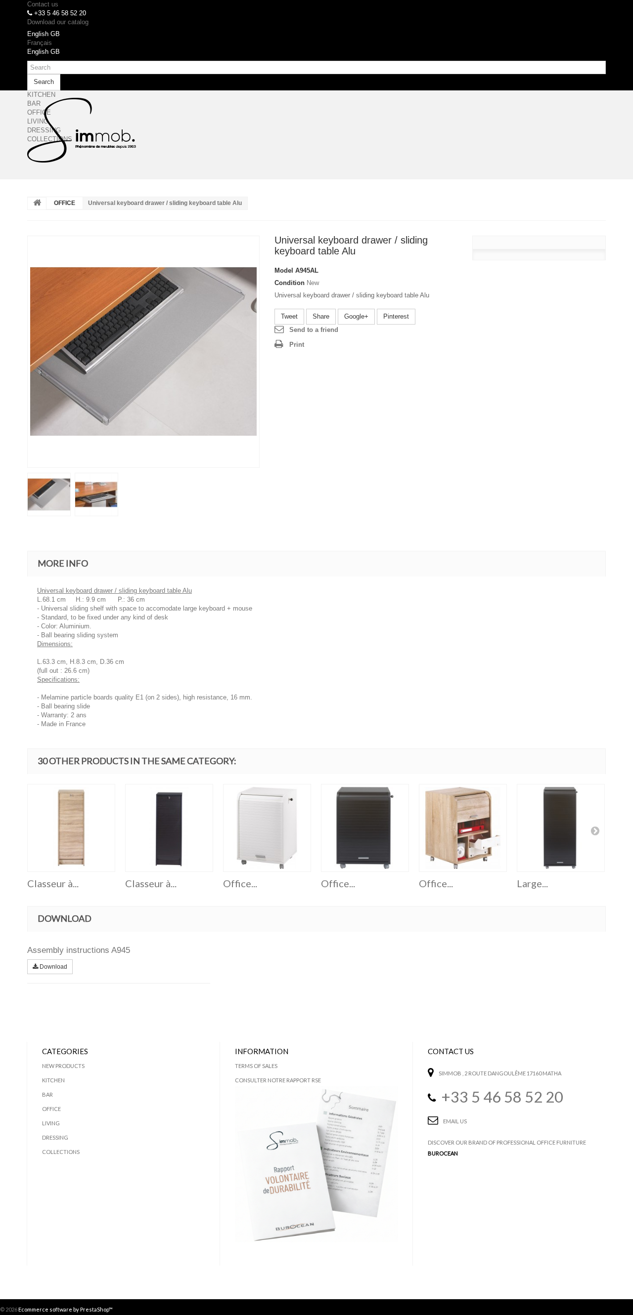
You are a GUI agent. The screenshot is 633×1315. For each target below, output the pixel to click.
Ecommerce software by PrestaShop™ (65, 1309)
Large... (532, 883)
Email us (455, 1121)
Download (52, 966)
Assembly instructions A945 (78, 950)
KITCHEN (53, 1080)
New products (63, 1066)
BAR (47, 1094)
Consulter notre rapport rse (278, 1080)
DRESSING (55, 1137)
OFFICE (64, 203)
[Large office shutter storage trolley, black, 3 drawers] (561, 828)
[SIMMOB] (81, 130)
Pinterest (396, 316)
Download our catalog (58, 22)
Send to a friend (313, 329)
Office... (240, 883)
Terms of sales (256, 1066)
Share (321, 316)
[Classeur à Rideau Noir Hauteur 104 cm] (169, 828)
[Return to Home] (37, 203)
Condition (289, 283)
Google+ (356, 316)
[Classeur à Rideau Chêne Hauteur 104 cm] (71, 828)
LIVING (51, 1123)
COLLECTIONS (61, 1152)
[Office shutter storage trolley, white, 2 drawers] (267, 828)
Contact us (42, 4)
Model (283, 270)
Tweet (289, 316)
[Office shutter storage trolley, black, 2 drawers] (365, 828)
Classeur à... (53, 883)
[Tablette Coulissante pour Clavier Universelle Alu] (143, 352)
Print (296, 344)
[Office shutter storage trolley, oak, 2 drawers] (463, 828)
